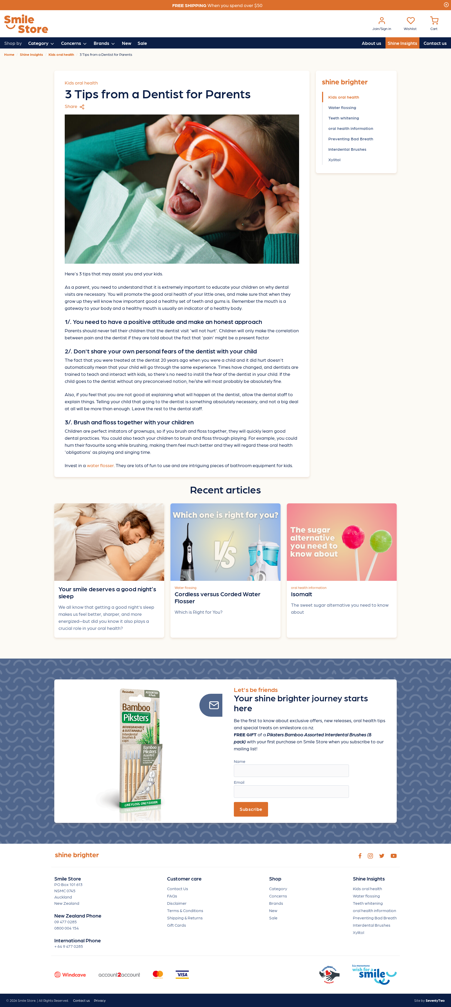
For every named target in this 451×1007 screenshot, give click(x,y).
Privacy (100, 1000)
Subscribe (251, 809)
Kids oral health (343, 96)
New (126, 43)
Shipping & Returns (185, 917)
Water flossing (342, 107)
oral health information (350, 128)
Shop (275, 879)
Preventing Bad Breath (350, 138)
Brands (276, 903)
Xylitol (334, 159)
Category (278, 888)
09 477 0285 (65, 921)
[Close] (446, 4)
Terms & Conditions (185, 910)
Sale (142, 43)
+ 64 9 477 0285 (68, 946)
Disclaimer (177, 903)
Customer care (184, 879)
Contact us (435, 43)
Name (239, 761)
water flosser (100, 465)
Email (239, 782)
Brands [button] (102, 43)
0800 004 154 (66, 927)
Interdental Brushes (347, 149)
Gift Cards (176, 924)
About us (371, 43)
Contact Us (177, 888)
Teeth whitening (343, 117)
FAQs (172, 895)
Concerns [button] (71, 43)
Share (71, 106)
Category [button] (39, 43)
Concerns (278, 895)
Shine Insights (402, 43)
